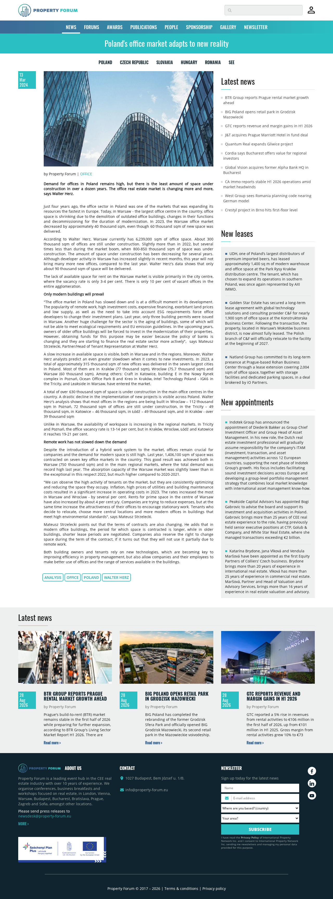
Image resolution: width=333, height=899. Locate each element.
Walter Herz (116, 577)
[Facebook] (312, 771)
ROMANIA (213, 63)
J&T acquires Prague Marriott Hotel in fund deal (266, 134)
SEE (231, 63)
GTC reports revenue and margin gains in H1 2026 (268, 125)
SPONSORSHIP (199, 27)
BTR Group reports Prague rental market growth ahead (75, 696)
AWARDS (115, 27)
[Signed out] (311, 12)
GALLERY (228, 27)
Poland (91, 577)
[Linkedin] (312, 783)
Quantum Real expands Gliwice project (259, 144)
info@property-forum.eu (146, 789)
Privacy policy (214, 888)
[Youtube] (312, 795)
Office (86, 173)
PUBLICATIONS (143, 27)
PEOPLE (171, 27)
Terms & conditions (181, 888)
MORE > (23, 823)
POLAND (105, 63)
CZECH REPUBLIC (134, 63)
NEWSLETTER (255, 27)
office (73, 577)
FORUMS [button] (91, 27)
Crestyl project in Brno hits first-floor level (261, 209)
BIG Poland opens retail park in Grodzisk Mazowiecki (176, 696)
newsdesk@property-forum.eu (44, 816)
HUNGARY (189, 63)
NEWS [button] (71, 27)
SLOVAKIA (164, 63)
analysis (52, 577)
